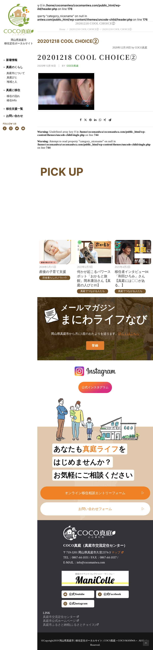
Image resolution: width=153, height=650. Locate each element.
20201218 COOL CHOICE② (84, 29)
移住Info (12, 100)
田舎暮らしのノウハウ (55, 277)
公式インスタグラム (95, 387)
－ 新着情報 (10, 60)
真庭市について (15, 73)
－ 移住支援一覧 (13, 108)
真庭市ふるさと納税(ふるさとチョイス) (69, 624)
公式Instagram (78, 603)
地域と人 (12, 81)
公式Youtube (77, 594)
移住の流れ (13, 96)
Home (62, 29)
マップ (115, 552)
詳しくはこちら (128, 333)
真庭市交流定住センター (59, 616)
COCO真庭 (73, 65)
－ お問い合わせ (13, 116)
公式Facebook (112, 594)
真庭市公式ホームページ (59, 620)
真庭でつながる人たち (92, 291)
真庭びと (12, 77)
